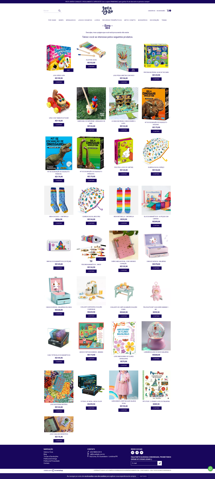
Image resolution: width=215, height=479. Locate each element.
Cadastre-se (151, 10)
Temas (164, 20)
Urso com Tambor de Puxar (59, 118)
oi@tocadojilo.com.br (97, 454)
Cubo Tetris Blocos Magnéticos (58, 355)
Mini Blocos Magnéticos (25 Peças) (59, 261)
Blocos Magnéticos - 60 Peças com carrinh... (156, 218)
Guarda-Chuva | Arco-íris (91, 216)
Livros (97, 20)
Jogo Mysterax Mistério (59, 404)
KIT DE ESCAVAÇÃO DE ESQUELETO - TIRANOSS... (58, 173)
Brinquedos (71, 20)
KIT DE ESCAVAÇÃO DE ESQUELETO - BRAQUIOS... (91, 173)
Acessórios (142, 20)
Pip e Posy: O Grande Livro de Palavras (156, 401)
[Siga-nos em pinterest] (141, 452)
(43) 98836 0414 (96, 452)
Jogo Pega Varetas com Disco (123, 75)
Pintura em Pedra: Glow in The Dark (156, 72)
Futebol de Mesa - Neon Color (91, 401)
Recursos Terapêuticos (112, 20)
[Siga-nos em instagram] (132, 452)
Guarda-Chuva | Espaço (156, 167)
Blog (45, 454)
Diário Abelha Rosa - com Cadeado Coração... (124, 262)
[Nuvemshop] (53, 471)
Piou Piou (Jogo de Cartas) (123, 167)
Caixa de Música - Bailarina (156, 261)
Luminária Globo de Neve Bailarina (156, 352)
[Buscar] (59, 11)
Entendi (143, 476)
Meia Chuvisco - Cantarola (58, 216)
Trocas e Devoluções (51, 456)
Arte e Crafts (129, 20)
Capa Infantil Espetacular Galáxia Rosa (124, 402)
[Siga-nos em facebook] (137, 452)
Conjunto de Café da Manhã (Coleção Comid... (123, 308)
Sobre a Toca (48, 452)
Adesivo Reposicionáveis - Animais (91, 352)
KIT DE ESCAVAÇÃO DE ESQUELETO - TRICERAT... (156, 123)
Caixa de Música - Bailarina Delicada (59, 307)
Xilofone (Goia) (91, 60)
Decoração (154, 20)
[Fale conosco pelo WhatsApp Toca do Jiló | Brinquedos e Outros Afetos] (210, 468)
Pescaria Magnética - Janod (91, 264)
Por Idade (52, 20)
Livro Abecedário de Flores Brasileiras (123, 358)
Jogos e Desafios (85, 20)
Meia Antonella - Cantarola (124, 216)
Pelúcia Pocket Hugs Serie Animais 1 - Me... (156, 308)
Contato (46, 463)
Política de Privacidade (52, 461)
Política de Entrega (50, 459)
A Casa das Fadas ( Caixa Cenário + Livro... (124, 122)
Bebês (61, 20)
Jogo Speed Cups (59, 75)
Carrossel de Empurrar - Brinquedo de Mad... (91, 122)
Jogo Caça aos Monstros (59, 434)
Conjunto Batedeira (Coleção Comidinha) (91, 308)
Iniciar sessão (161, 10)
